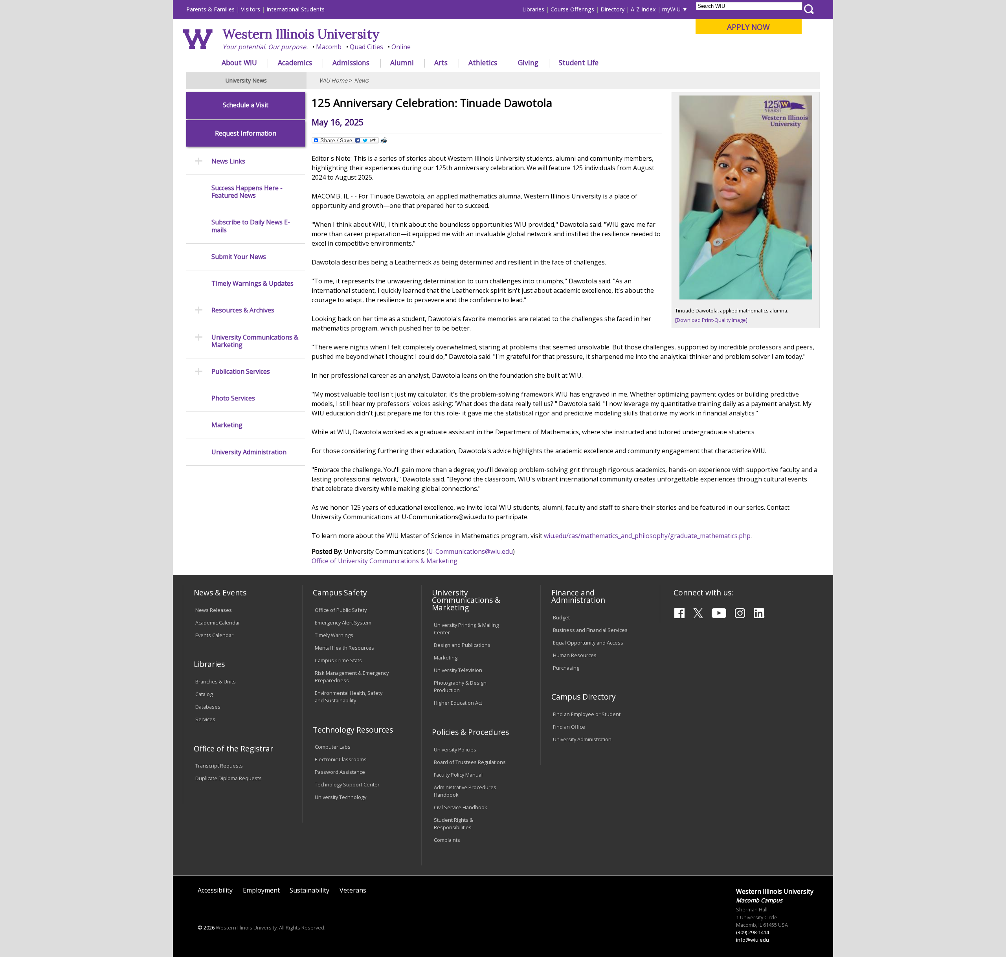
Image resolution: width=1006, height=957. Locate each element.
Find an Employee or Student (586, 714)
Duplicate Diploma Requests (228, 778)
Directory (612, 9)
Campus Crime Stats (338, 660)
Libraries (533, 9)
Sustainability (309, 890)
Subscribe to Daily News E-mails (250, 226)
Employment (261, 890)
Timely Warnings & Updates (252, 283)
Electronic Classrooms (341, 759)
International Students (295, 9)
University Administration (248, 452)
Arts (441, 62)
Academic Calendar (217, 622)
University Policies (455, 749)
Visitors (250, 9)
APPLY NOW (748, 27)
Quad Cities (366, 46)
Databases (207, 706)
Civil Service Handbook (460, 807)
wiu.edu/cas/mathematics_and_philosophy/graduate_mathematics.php (647, 535)
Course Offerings (572, 9)
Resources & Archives (242, 310)
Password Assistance (340, 771)
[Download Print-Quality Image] (711, 319)
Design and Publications (462, 644)
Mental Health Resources (344, 647)
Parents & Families (210, 9)
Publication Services (240, 371)
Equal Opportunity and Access (588, 642)
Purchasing (566, 667)
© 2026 (206, 927)
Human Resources (575, 655)
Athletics (482, 62)
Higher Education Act (458, 702)
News (361, 80)
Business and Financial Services (590, 630)
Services (205, 719)
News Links (228, 161)
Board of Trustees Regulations (470, 762)
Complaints (447, 839)
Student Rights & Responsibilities (453, 823)
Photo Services (233, 398)
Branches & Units (215, 681)
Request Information (245, 133)
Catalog (204, 694)
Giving (528, 62)
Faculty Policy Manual (458, 774)
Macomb (328, 46)
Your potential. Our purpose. (265, 46)
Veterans (353, 890)
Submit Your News (238, 257)
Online (401, 46)
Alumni (402, 62)
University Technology (340, 797)
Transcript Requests (219, 765)
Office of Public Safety (341, 610)
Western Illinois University (301, 34)
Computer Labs (333, 746)
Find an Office (569, 726)
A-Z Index (643, 9)
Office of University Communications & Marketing (384, 561)
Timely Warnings (334, 635)
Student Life (578, 62)
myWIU (671, 9)
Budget (561, 617)
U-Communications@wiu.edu (470, 551)
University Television (458, 670)
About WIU (239, 62)
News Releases (213, 610)
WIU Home (333, 80)
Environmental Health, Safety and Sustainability (348, 696)
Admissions (350, 62)
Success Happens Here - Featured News (247, 191)
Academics (295, 62)
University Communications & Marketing (254, 341)
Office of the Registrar (233, 748)
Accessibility (215, 890)
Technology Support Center (347, 784)
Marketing (226, 425)
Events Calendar (214, 635)
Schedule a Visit (245, 105)
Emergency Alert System (343, 622)
